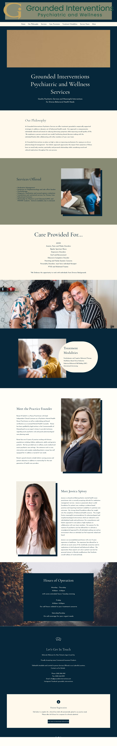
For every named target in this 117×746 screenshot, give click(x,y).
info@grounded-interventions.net (60, 679)
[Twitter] (58, 737)
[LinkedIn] (61, 737)
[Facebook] (56, 737)
